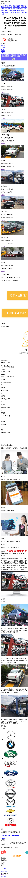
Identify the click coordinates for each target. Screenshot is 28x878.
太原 (22, 5)
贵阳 (4, 10)
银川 (6, 8)
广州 (5, 7)
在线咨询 (3, 92)
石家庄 (13, 5)
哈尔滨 (21, 10)
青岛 (14, 8)
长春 (24, 10)
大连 (3, 12)
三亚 (11, 12)
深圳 (8, 7)
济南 (11, 8)
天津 (10, 5)
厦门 (3, 14)
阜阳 (22, 8)
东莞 (11, 7)
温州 (19, 12)
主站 (2, 5)
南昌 (19, 7)
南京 (15, 10)
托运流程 (3, 47)
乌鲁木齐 (7, 12)
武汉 (18, 10)
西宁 (3, 8)
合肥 (19, 8)
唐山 (16, 5)
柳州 (12, 10)
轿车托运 (3, 45)
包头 (24, 5)
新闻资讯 (3, 52)
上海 (4, 5)
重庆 (16, 7)
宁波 (22, 12)
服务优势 (3, 49)
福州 (24, 12)
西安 (24, 7)
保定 (19, 5)
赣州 (22, 7)
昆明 (8, 8)
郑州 (25, 8)
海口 (14, 12)
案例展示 (3, 51)
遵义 (7, 10)
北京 (7, 5)
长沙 (2, 10)
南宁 (10, 10)
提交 (2, 863)
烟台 (17, 8)
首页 (5, 868)
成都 (14, 7)
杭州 (16, 12)
